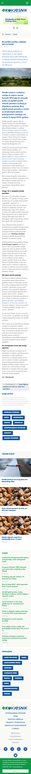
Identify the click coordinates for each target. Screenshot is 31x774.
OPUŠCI (7, 422)
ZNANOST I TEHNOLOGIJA (15, 722)
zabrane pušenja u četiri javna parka (14, 130)
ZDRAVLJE (19, 422)
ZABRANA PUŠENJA (11, 412)
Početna (8, 34)
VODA (15, 716)
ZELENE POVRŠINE (11, 438)
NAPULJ (7, 678)
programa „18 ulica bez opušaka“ (13, 303)
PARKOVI (7, 433)
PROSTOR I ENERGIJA (15, 719)
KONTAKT (15, 742)
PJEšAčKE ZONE (10, 673)
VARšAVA (7, 668)
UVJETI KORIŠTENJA (15, 739)
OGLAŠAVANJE (15, 736)
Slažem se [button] (15, 771)
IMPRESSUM (15, 733)
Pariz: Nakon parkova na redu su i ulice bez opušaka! (15, 387)
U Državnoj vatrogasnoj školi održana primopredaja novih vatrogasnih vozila (15, 559)
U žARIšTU (15, 728)
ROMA (23, 657)
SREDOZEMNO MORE (12, 663)
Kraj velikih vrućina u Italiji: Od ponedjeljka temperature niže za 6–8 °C (15, 628)
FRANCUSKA (18, 417)
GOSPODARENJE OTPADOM (14, 428)
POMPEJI (18, 678)
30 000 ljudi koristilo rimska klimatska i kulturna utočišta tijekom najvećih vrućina (15, 594)
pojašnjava (22, 244)
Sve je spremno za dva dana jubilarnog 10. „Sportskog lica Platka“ (13, 603)
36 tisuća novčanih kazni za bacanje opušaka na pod (14, 159)
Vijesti (15, 34)
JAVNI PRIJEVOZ (10, 657)
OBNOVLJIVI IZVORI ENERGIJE (15, 725)
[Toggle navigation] (27, 3)
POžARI (7, 694)
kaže (9, 234)
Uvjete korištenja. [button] (17, 766)
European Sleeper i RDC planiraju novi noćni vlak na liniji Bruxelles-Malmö (14, 569)
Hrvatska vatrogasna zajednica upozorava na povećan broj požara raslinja (14, 638)
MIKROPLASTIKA (10, 688)
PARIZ (6, 417)
